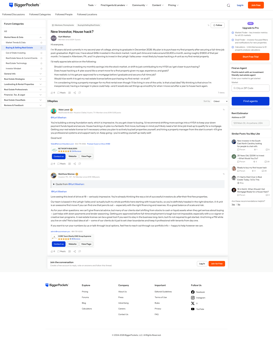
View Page (86, 156)
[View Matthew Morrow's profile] (53, 175)
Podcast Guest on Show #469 (98, 144)
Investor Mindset (13, 68)
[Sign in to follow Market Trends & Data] (41, 42)
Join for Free (217, 263)
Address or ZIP (238, 117)
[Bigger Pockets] (25, 5)
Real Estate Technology (16, 63)
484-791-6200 (77, 231)
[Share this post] (74, 92)
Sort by (207, 101)
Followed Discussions (13, 14)
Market (235, 82)
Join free (255, 5)
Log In (202, 263)
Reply (63, 92)
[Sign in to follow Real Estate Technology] (41, 63)
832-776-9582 (80, 144)
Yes (233, 204)
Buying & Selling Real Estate (19, 47)
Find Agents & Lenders (113, 5)
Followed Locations (87, 14)
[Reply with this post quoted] (69, 92)
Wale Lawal (63, 109)
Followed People (64, 14)
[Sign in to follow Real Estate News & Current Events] (41, 58)
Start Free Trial (250, 56)
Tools (91, 5)
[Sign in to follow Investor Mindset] (41, 68)
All (5, 31)
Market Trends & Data (15, 42)
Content (156, 5)
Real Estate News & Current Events (21, 58)
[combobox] (251, 88)
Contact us (59, 156)
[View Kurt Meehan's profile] (53, 38)
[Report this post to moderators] (79, 92)
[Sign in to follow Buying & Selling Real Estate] (41, 47)
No (239, 204)
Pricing (172, 5)
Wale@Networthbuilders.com (62, 144)
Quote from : (70, 184)
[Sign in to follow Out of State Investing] (41, 53)
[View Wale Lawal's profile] (53, 111)
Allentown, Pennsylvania (64, 25)
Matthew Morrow (66, 174)
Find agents (250, 101)
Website (72, 156)
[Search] (228, 5)
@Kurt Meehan (58, 117)
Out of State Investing (15, 53)
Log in (240, 5)
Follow (219, 25)
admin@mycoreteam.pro (60, 231)
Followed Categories (40, 14)
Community (138, 5)
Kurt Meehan (64, 36)
